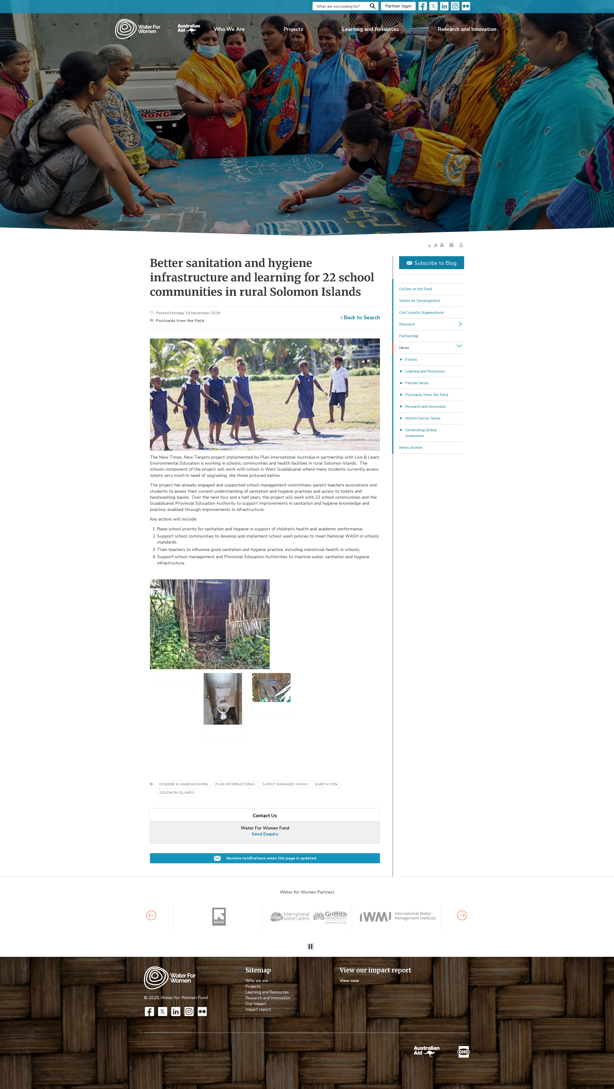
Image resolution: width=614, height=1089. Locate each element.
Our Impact (255, 1003)
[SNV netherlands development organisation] (219, 917)
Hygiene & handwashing (183, 784)
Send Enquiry (265, 834)
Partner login (398, 6)
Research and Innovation (467, 29)
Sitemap (258, 970)
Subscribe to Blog (435, 263)
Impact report (258, 1009)
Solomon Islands (177, 792)
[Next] (462, 915)
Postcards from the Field (180, 320)
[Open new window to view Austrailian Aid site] (426, 1052)
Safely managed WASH (285, 784)
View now (349, 980)
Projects (293, 29)
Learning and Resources (370, 29)
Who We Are (229, 29)
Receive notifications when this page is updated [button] (270, 858)
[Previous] (151, 915)
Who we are (256, 980)
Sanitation (326, 784)
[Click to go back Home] (170, 977)
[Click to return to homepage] (157, 29)
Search (372, 6)
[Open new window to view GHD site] (463, 1052)
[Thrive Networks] (308, 917)
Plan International (235, 784)
